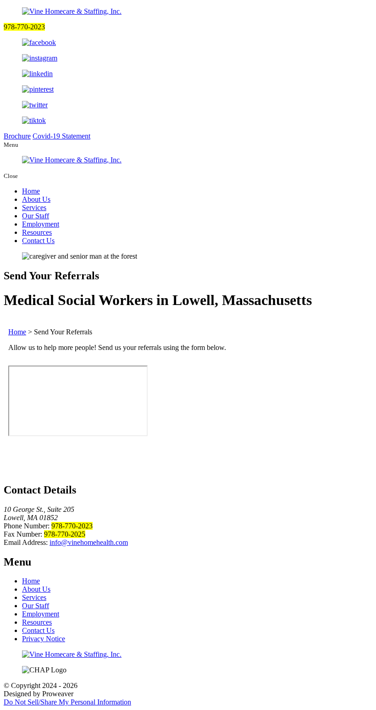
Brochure (17, 136)
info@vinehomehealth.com (89, 542)
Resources (37, 232)
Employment (40, 224)
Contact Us (38, 240)
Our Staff (35, 216)
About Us (36, 199)
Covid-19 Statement (61, 136)
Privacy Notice (43, 639)
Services (34, 207)
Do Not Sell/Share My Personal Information (67, 702)
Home (31, 191)
